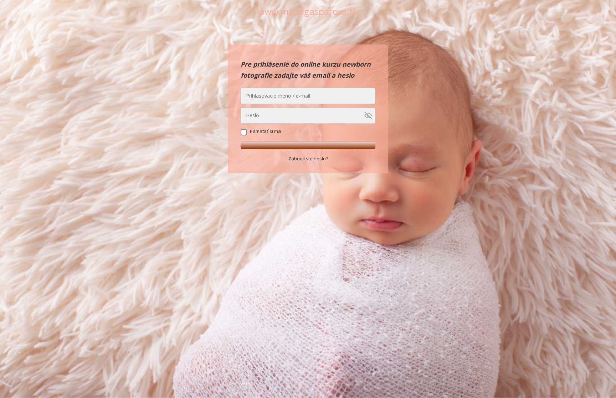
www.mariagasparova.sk (308, 11)
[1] (308, 145)
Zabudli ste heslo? (308, 158)
